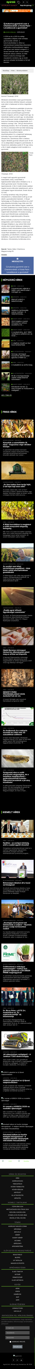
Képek (17, 1288)
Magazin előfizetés (17, 1263)
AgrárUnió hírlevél (18, 1341)
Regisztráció (17, 1254)
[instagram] (17, 1360)
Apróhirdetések (17, 1246)
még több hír (6, 395)
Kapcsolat (17, 1311)
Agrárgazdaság (17, 1181)
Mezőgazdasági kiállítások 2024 (17, 1209)
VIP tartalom (17, 1260)
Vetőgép (17, 1274)
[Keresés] (27, 2)
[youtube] (21, 1360)
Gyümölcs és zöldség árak (17, 1215)
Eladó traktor (17, 1271)
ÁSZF (17, 1297)
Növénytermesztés (17, 1186)
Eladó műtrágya (17, 1280)
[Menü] (23, 2)
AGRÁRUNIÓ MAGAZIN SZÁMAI (17, 1226)
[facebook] (13, 1360)
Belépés (17, 1257)
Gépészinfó (17, 1243)
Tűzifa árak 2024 (17, 1206)
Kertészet (17, 1192)
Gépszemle (17, 1229)
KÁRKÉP (17, 1235)
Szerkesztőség (17, 1308)
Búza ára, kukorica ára (17, 1212)
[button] (18, 2)
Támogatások (17, 1184)
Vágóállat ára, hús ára (17, 1218)
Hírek (13, 70)
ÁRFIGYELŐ (17, 1232)
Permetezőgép (17, 1277)
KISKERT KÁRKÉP (17, 1237)
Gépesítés (17, 1198)
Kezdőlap (6, 70)
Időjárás (17, 1240)
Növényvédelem (10, 32)
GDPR (17, 1300)
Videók (17, 1291)
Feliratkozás (17, 1347)
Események (17, 1294)
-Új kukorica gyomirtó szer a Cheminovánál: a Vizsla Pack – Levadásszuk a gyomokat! (17, 266)
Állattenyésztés (17, 1195)
